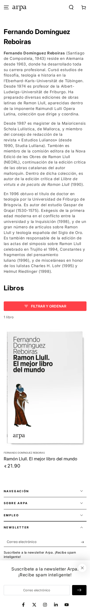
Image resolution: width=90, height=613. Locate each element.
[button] (71, 7)
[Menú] (6, 7)
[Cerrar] (82, 568)
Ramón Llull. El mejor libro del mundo (40, 458)
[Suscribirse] (83, 542)
